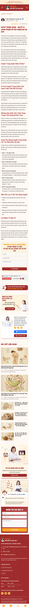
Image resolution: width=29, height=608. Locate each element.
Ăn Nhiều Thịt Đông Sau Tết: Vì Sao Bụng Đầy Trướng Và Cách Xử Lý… (21, 414)
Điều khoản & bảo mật (7, 570)
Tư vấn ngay (14, 268)
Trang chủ (3, 13)
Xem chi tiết (11, 308)
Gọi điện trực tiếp (21, 335)
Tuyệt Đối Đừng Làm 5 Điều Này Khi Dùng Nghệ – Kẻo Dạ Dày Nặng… (21, 424)
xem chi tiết (14, 475)
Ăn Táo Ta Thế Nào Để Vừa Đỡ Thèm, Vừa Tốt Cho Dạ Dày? (21, 434)
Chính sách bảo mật (6, 567)
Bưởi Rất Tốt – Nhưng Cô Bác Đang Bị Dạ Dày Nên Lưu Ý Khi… (21, 404)
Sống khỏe (9, 13)
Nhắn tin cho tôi (21, 331)
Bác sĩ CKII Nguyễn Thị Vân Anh (16, 599)
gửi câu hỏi (14, 529)
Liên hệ (3, 573)
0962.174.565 (6, 551)
